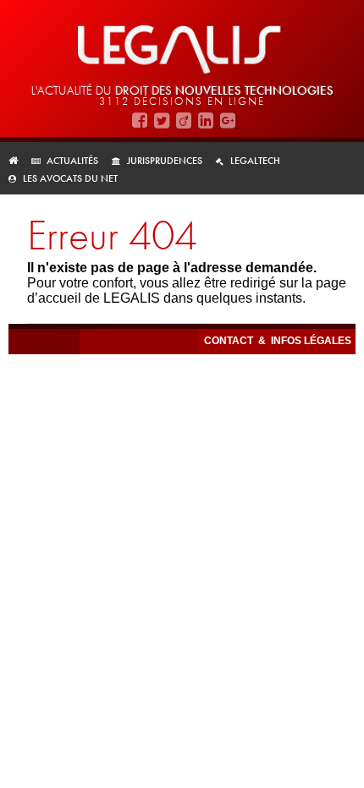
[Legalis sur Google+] (227, 120)
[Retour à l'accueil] (18, 160)
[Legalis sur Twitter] (161, 120)
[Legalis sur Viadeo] (183, 120)
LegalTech (255, 160)
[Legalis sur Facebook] (139, 120)
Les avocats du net (70, 178)
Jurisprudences (164, 160)
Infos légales (311, 341)
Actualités (72, 160)
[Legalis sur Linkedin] (205, 120)
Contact (230, 341)
